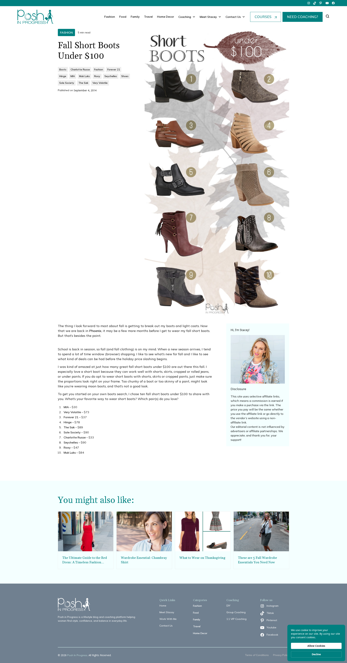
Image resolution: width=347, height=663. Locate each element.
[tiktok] (314, 3)
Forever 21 (71, 417)
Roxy (67, 447)
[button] (187, 17)
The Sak (69, 427)
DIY (228, 605)
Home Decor (165, 16)
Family (135, 16)
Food (122, 16)
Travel (148, 16)
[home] (35, 17)
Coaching (184, 17)
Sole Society (72, 432)
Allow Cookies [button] (316, 645)
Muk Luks (70, 452)
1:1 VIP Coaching (236, 619)
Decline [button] (316, 654)
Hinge (68, 422)
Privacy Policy (281, 655)
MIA (66, 407)
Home (162, 605)
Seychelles (71, 442)
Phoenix (95, 331)
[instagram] (308, 3)
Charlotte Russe (75, 437)
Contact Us (166, 625)
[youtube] (327, 3)
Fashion (109, 16)
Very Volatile (72, 412)
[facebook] (333, 3)
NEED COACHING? (302, 17)
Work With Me (168, 619)
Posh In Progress (77, 655)
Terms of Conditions (257, 655)
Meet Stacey (166, 612)
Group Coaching (236, 612)
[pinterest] (321, 3)
